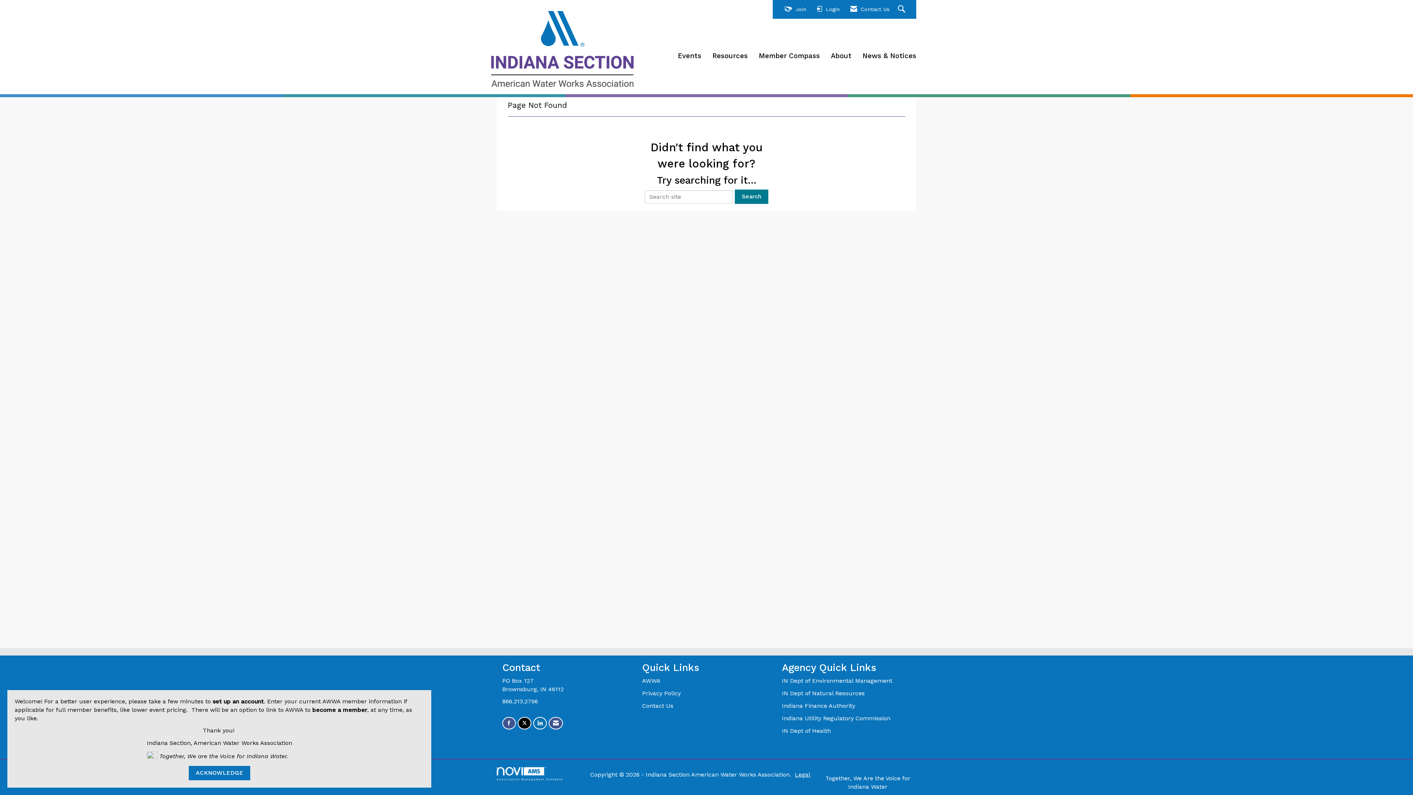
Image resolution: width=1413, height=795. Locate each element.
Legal (802, 774)
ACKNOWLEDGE (219, 772)
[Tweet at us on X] (524, 723)
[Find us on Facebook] (509, 723)
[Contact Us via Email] (556, 723)
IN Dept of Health (807, 730)
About (841, 56)
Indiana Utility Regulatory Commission (836, 718)
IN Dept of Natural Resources (823, 693)
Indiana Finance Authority (818, 705)
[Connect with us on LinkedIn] (540, 723)
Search (751, 196)
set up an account (238, 701)
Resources (730, 56)
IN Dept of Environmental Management (838, 680)
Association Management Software (530, 779)
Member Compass (789, 56)
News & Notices (889, 56)
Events (689, 56)
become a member (339, 709)
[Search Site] (902, 9)
